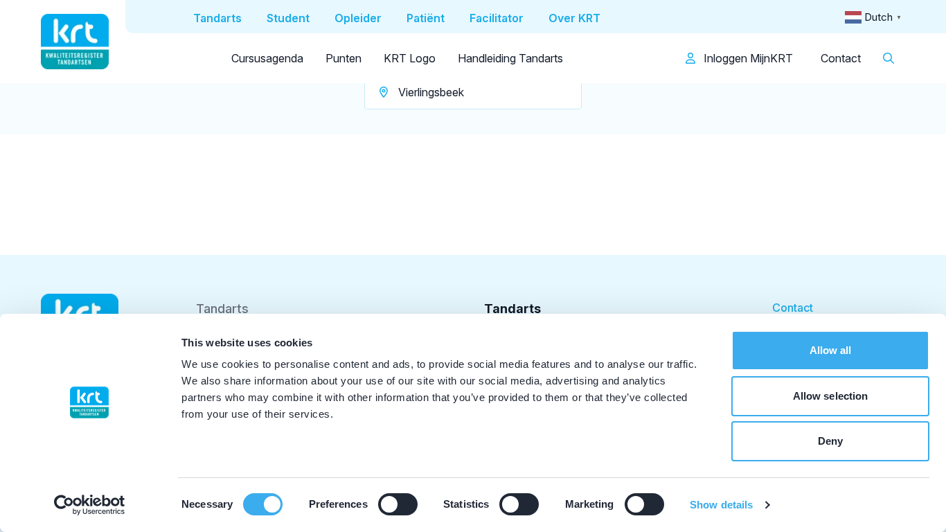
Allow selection (830, 396)
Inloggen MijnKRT (747, 58)
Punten (343, 58)
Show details (721, 505)
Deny (830, 441)
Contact (841, 58)
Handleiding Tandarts (510, 58)
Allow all (831, 350)
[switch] (398, 504)
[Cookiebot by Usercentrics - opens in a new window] (89, 505)
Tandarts (222, 308)
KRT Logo (410, 58)
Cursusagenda (267, 58)
